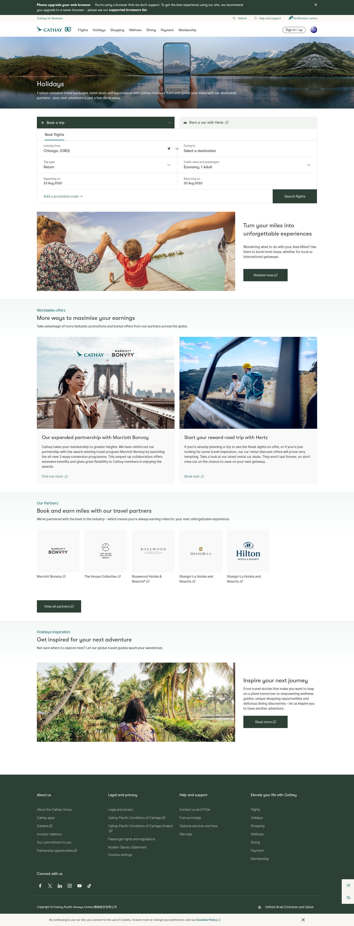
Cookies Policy (206, 919)
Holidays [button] (99, 30)
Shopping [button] (117, 30)
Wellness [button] (135, 30)
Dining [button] (151, 30)
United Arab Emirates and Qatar (289, 907)
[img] (315, 4)
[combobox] (107, 165)
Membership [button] (187, 30)
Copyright (43, 907)
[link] (136, 251)
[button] (177, 148)
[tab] (54, 135)
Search (242, 18)
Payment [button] (167, 30)
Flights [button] (83, 30)
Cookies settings (120, 855)
